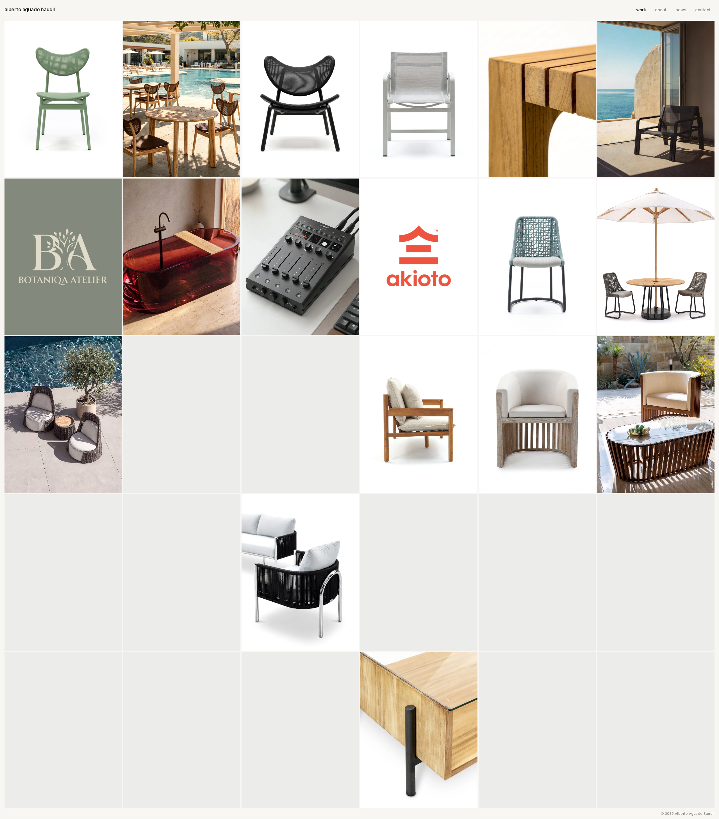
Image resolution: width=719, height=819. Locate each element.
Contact (703, 9)
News (680, 9)
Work (641, 9)
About (660, 9)
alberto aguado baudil (29, 9)
